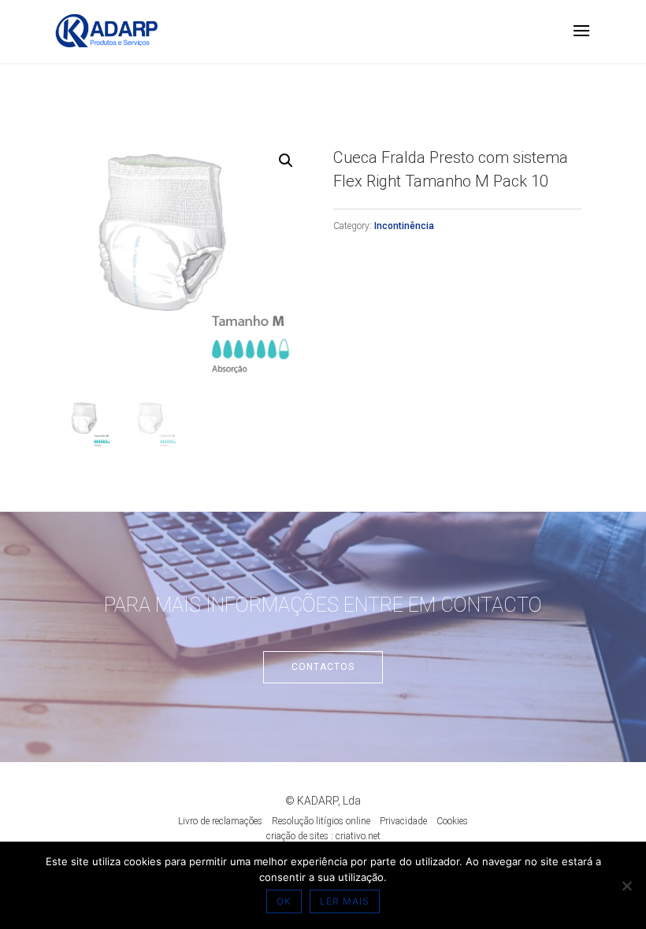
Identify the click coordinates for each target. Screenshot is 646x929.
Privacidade (403, 821)
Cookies (452, 821)
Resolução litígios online (321, 821)
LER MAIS (344, 901)
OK (284, 901)
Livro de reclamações (220, 821)
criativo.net (358, 836)
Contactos (323, 666)
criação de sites (297, 836)
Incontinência (404, 225)
